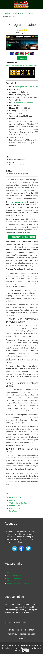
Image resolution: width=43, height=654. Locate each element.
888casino (13, 500)
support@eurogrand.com (23, 103)
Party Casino (13, 511)
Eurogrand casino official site (27, 87)
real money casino (18, 202)
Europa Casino (14, 505)
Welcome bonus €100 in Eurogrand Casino (22, 65)
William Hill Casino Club (18, 503)
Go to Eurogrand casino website (22, 237)
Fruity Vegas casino (16, 508)
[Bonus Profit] (21, 4)
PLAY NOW (22, 58)
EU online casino (13, 581)
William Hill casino (16, 497)
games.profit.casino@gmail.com (17, 622)
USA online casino (14, 573)
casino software (22, 190)
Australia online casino (15, 578)
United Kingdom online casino (18, 583)
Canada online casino (15, 575)
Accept (25, 651)
